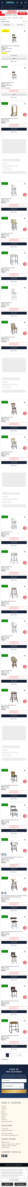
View (14, 58)
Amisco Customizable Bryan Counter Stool (10, 1035)
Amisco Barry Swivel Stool (6, 198)
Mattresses (4, 1108)
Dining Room (15, 17)
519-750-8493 (8, 1133)
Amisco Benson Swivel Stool (7, 233)
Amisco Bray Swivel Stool (6, 302)
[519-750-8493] (21, 2)
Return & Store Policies (6, 1121)
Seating (21, 17)
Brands (3, 1112)
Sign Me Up (14, 1091)
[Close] (26, 1169)
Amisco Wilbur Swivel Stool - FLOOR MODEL (10, 45)
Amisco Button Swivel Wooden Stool (8, 601)
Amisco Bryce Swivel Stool (6, 566)
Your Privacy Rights (14, 1179)
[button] (2, 2)
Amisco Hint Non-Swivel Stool (7, 82)
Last (20, 1055)
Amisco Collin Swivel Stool (6, 670)
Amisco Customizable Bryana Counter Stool (10, 966)
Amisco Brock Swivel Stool (6, 531)
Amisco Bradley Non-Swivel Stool (8, 267)
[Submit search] (24, 7)
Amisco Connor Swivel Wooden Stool (8, 705)
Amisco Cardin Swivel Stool (6, 635)
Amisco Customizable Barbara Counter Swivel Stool (11, 931)
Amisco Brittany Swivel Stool (7, 417)
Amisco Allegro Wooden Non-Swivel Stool (9, 118)
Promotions (4, 1114)
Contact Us (4, 1119)
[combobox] (20, 25)
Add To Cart (14, 129)
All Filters (8, 24)
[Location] (17, 2)
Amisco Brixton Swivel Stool (7, 451)
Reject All (7, 1184)
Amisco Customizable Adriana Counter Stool (10, 819)
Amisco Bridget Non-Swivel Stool (8, 337)
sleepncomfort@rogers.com (11, 1135)
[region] (14, 1177)
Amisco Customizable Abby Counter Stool (9, 785)
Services (3, 1117)
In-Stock (3, 1110)
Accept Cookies (20, 1184)
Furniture (9, 17)
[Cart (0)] (25, 2)
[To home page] (10, 2)
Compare (15, 61)
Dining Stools (3, 19)
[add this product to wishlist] (25, 31)
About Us (3, 1115)
